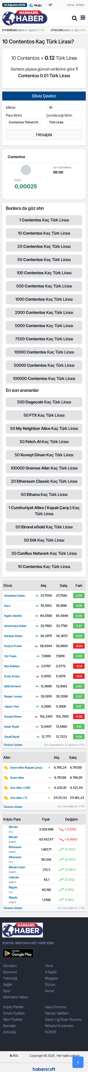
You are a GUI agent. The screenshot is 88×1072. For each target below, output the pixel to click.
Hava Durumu (55, 1007)
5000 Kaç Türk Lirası (44, 325)
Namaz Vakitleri (57, 1013)
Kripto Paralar (13, 1007)
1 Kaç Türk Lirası (44, 220)
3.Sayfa (50, 972)
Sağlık (7, 984)
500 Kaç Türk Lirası (44, 286)
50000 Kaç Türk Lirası (44, 365)
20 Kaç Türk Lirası (44, 246)
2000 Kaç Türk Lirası (44, 312)
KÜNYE (50, 1032)
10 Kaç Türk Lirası (44, 233)
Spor (6, 990)
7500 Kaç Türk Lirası (44, 339)
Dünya (50, 984)
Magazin (51, 978)
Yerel (49, 965)
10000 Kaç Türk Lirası (44, 352)
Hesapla (44, 134)
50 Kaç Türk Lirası (44, 259)
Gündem (10, 965)
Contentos (22, 41)
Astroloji (9, 1032)
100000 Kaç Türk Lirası (44, 378)
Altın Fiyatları (13, 1019)
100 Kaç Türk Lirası (44, 272)
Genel (49, 990)
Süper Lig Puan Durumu (63, 1019)
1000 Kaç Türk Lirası (44, 299)
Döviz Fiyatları (14, 1013)
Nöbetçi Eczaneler (59, 1025)
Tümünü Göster (12, 744)
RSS (15, 1055)
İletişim (80, 4)
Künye (71, 4)
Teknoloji (10, 978)
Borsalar (9, 1025)
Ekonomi (10, 972)
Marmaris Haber (15, 997)
